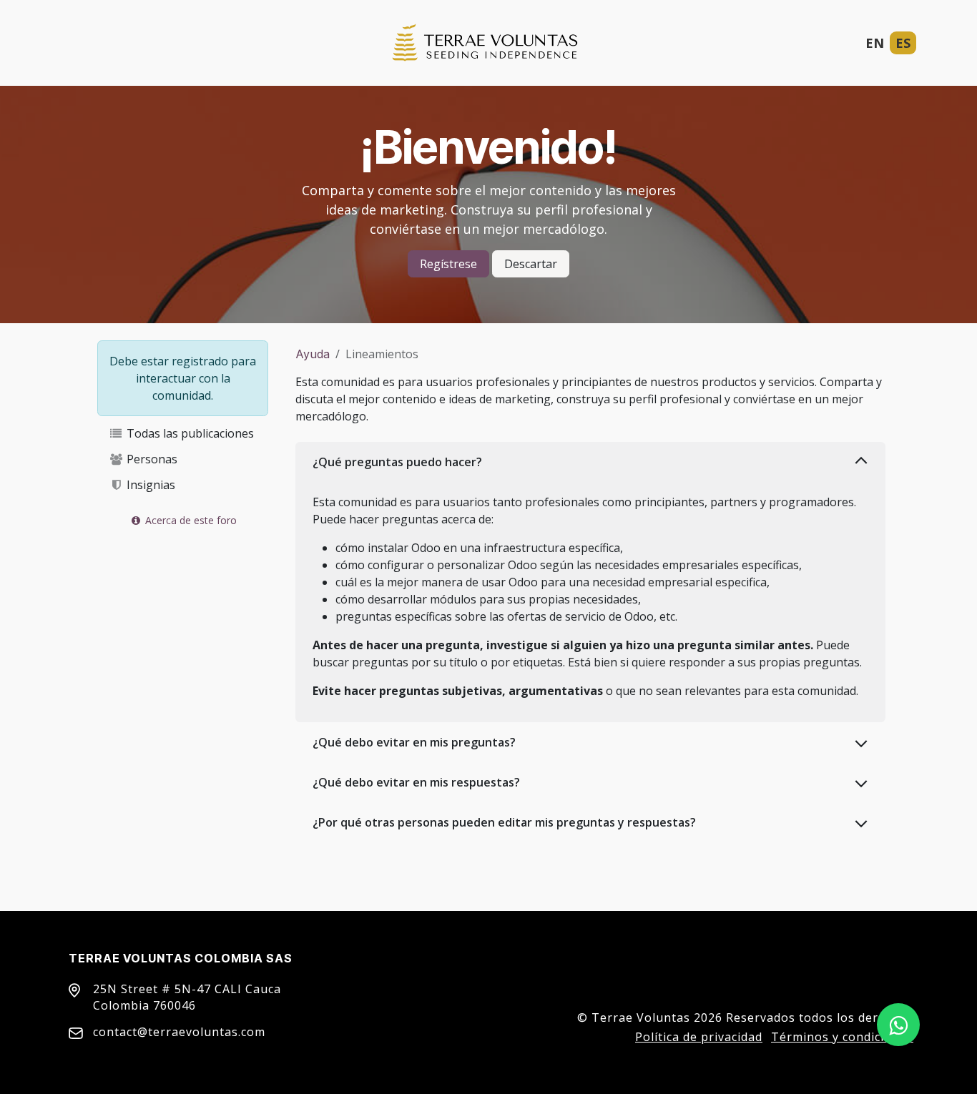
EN (874, 42)
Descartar (530, 264)
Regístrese (448, 264)
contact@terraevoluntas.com (179, 1032)
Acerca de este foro (189, 520)
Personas (150, 459)
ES (902, 42)
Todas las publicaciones (189, 433)
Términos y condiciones (842, 1037)
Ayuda (312, 354)
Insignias (149, 485)
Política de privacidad (698, 1037)
